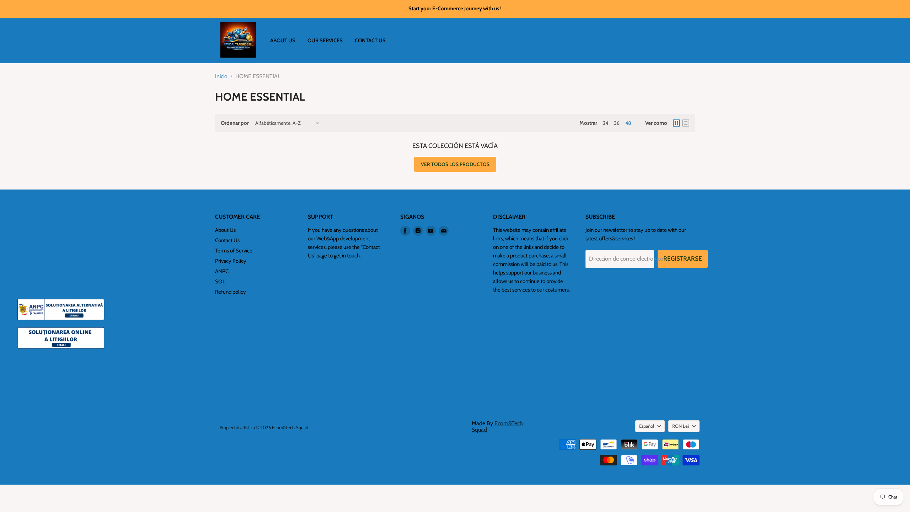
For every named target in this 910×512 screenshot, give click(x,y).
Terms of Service (233, 250)
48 (628, 123)
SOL (220, 281)
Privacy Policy (230, 261)
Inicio (221, 76)
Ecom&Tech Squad (497, 426)
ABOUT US (282, 40)
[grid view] (676, 123)
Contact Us (227, 240)
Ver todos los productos (455, 164)
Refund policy (230, 292)
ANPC (222, 271)
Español (646, 426)
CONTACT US (370, 40)
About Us (225, 230)
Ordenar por (235, 123)
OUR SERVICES (325, 40)
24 (605, 123)
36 (617, 123)
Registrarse (682, 258)
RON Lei (680, 426)
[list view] (685, 123)
